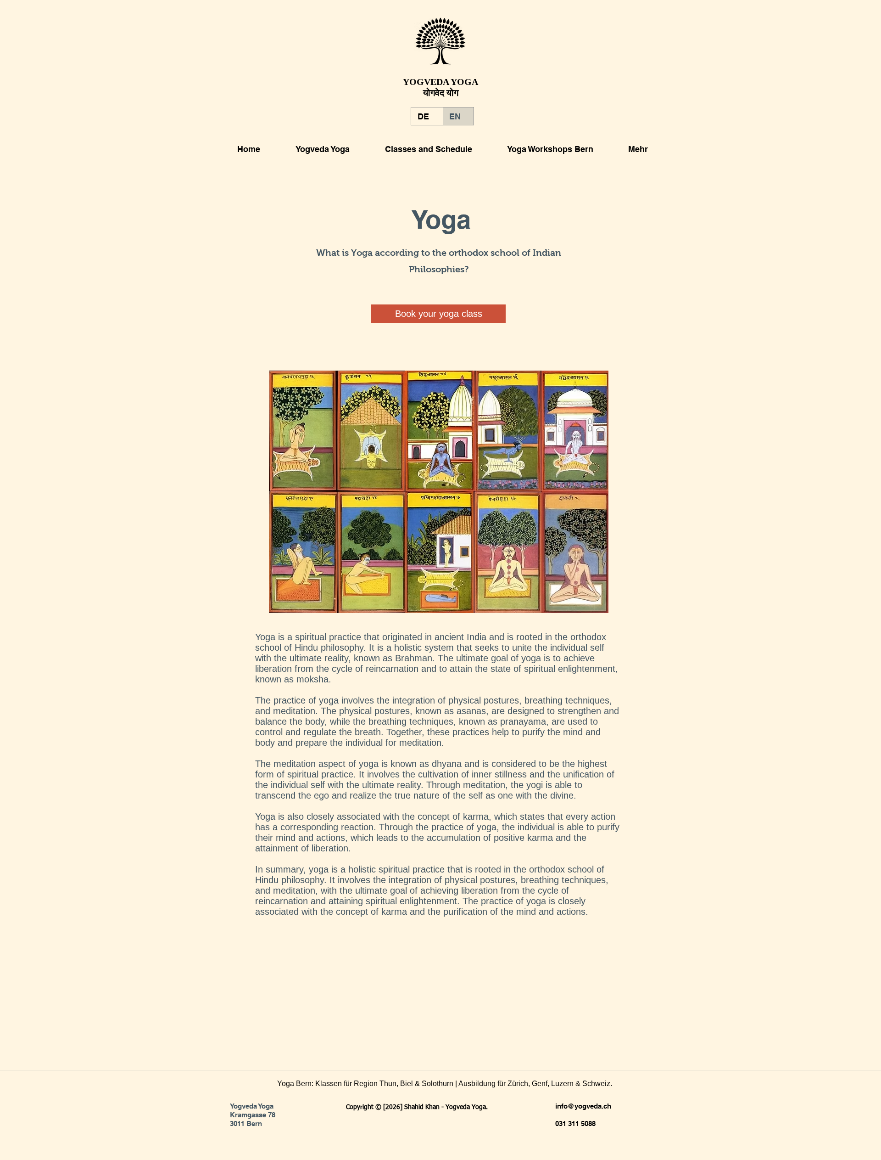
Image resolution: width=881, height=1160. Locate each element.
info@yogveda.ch (583, 1106)
